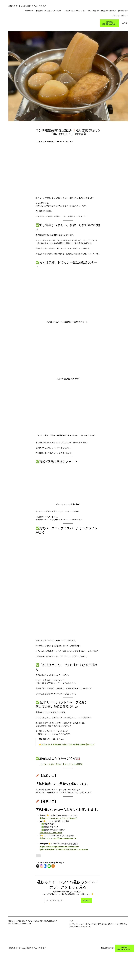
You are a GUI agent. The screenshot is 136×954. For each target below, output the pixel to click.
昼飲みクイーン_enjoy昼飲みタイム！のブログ (27, 6)
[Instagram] (41, 866)
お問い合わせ (123, 11)
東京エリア (53, 921)
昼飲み (46, 921)
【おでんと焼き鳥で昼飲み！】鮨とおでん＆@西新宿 (61, 764)
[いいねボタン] (38, 855)
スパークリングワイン (89, 924)
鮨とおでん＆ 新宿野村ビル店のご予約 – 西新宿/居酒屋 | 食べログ (68, 744)
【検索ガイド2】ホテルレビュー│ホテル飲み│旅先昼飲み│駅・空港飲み (90, 11)
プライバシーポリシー (120, 16)
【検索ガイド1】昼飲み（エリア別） (48, 11)
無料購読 (86, 900)
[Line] (49, 866)
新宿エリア (39, 921)
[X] (37, 866)
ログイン (124, 23)
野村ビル (77, 927)
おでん (72, 924)
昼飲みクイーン (113, 924)
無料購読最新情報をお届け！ (109, 23)
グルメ (77, 924)
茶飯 (121, 924)
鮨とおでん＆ (86, 927)
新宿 (99, 924)
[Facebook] (45, 866)
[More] (53, 866)
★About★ (26, 11)
